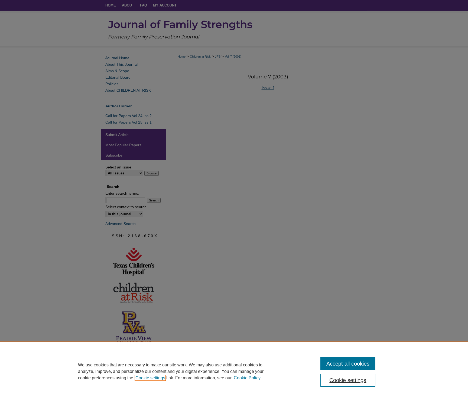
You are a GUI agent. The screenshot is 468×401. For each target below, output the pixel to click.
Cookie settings (150, 378)
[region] (234, 371)
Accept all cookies (347, 364)
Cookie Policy (247, 378)
